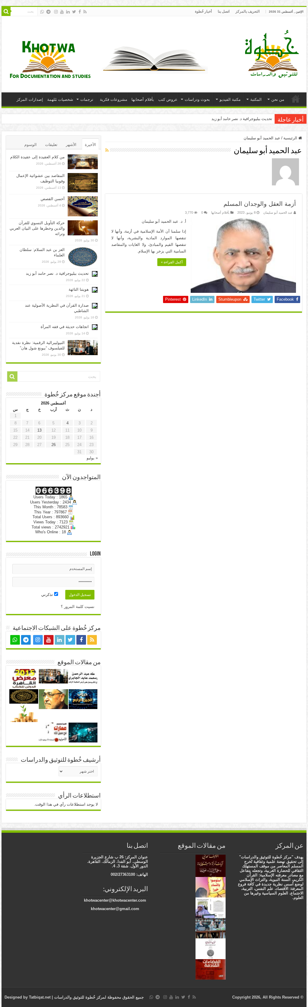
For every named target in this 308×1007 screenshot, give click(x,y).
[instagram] (56, 11)
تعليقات (51, 144)
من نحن (277, 99)
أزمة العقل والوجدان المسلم (259, 203)
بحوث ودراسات (197, 99)
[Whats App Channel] (42, 11)
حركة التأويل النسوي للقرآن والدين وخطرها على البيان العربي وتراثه (37, 228)
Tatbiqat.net (40, 997)
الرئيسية (295, 98)
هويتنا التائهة (79, 289)
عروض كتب (167, 99)
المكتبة (256, 99)
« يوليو (92, 458)
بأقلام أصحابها (142, 99)
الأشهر (71, 144)
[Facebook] (80, 11)
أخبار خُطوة (203, 11)
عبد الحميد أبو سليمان (278, 212)
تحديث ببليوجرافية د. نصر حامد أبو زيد (241, 118)
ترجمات (86, 99)
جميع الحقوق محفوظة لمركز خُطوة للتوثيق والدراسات (98, 997)
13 (39, 430)
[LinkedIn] (68, 11)
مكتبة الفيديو (230, 99)
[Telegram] (48, 11)
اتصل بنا (223, 11)
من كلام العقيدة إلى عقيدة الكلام (37, 157)
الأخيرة (90, 144)
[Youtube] (62, 11)
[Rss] (85, 11)
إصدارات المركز (30, 99)
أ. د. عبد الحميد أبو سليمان (164, 221)
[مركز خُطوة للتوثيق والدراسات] (273, 53)
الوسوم (30, 144)
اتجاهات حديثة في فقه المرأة (65, 326)
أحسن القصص (53, 199)
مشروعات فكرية (113, 99)
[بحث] (6, 11)
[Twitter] (74, 11)
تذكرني (47, 594)
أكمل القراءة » (172, 262)
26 (53, 444)
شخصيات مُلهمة (60, 99)
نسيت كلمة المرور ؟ (77, 606)
